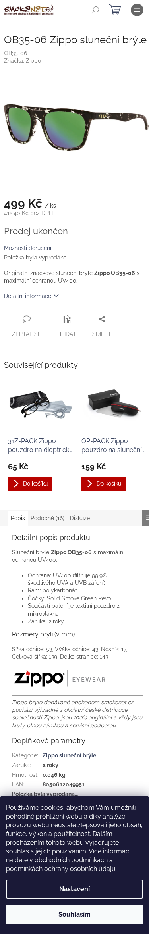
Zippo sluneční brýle (69, 755)
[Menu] (137, 10)
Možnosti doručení (27, 248)
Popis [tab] (18, 518)
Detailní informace (27, 296)
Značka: (22, 61)
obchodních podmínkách (71, 860)
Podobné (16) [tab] (47, 518)
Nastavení (74, 889)
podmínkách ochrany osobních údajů (61, 869)
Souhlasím (74, 914)
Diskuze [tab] (80, 518)
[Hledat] (95, 10)
